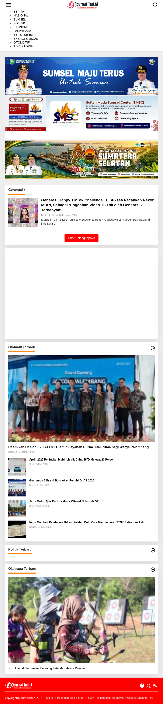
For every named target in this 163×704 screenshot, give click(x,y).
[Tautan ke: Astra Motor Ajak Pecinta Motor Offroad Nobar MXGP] (17, 508)
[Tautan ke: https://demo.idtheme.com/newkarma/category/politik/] (152, 550)
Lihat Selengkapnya (81, 238)
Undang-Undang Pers (140, 697)
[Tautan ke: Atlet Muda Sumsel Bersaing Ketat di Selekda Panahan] (81, 620)
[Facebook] (142, 685)
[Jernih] (82, 5)
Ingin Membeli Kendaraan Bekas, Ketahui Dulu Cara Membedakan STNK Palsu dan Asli (86, 522)
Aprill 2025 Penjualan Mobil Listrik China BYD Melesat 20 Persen (71, 459)
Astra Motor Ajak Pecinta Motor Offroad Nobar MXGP (64, 501)
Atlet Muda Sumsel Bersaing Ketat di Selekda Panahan (50, 668)
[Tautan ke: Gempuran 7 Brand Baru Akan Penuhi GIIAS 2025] (17, 487)
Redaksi (48, 697)
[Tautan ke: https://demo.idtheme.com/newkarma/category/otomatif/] (152, 348)
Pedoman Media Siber (70, 697)
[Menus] (8, 5)
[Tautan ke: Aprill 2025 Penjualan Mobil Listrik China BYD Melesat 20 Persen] (17, 466)
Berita (44, 215)
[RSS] (155, 685)
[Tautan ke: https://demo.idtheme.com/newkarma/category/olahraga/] (152, 569)
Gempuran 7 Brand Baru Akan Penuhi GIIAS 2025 (61, 480)
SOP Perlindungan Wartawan (106, 697)
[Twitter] (148, 685)
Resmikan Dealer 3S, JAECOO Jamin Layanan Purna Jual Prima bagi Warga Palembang (78, 447)
